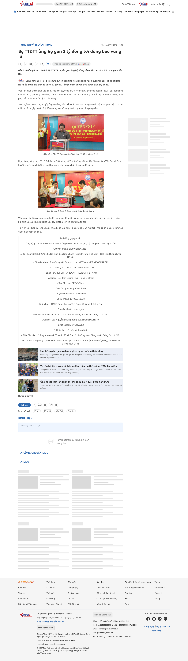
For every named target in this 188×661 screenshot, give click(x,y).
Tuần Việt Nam (129, 4)
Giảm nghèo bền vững (106, 598)
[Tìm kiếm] (168, 4)
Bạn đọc (100, 582)
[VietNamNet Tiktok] (160, 620)
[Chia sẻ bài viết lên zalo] (26, 64)
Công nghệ (139, 12)
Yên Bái (59, 411)
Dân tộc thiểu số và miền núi (138, 582)
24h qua (158, 598)
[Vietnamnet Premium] (26, 583)
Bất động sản (155, 12)
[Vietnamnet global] (143, 5)
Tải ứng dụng (148, 626)
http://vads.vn (106, 632)
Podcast (158, 593)
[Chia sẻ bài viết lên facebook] (20, 64)
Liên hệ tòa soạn (45, 627)
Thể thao (91, 12)
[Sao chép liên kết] (37, 64)
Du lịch (166, 12)
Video (157, 582)
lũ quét (47, 411)
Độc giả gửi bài (163, 626)
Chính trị (21, 12)
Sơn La (71, 411)
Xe (147, 12)
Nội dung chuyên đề (134, 587)
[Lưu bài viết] (42, 64)
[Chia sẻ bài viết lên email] (31, 64)
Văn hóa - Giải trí (104, 12)
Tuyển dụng (155, 630)
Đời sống (118, 12)
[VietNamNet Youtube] (154, 620)
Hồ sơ (127, 598)
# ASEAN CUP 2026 (64, 4)
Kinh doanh (41, 12)
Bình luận (24, 405)
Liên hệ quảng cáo (102, 615)
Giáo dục (72, 12)
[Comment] (48, 64)
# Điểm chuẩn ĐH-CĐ (86, 4)
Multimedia (160, 587)
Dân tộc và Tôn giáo (57, 12)
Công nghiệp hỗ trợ (105, 593)
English (128, 593)
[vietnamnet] (26, 6)
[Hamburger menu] (172, 11)
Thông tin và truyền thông (35, 45)
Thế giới (81, 12)
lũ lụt (36, 411)
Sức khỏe (128, 12)
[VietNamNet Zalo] (165, 620)
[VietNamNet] (15, 11)
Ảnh (127, 604)
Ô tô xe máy (73, 593)
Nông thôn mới (103, 604)
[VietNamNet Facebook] (148, 620)
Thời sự (30, 12)
